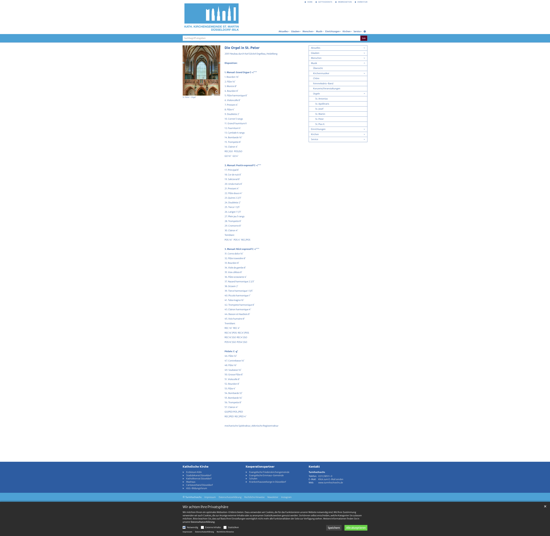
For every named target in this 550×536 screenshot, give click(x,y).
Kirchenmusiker (321, 73)
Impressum (187, 532)
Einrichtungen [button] (332, 31)
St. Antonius (321, 98)
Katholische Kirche (196, 466)
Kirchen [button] (346, 31)
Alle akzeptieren (356, 527)
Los (364, 38)
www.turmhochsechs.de (330, 482)
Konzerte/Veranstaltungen (326, 88)
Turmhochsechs (317, 472)
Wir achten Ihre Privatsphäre (205, 507)
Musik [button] (319, 31)
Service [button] (357, 31)
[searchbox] (271, 38)
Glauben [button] (295, 31)
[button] (364, 73)
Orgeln (316, 93)
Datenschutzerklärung (203, 522)
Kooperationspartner (260, 466)
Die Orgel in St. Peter (242, 47)
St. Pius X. (320, 124)
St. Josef (319, 108)
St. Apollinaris (322, 103)
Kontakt (314, 466)
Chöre (316, 78)
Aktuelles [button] (283, 31)
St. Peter (319, 119)
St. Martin (320, 114)
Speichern (334, 527)
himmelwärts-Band (323, 83)
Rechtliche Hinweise (225, 532)
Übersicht (318, 68)
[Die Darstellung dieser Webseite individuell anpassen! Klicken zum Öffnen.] (364, 32)
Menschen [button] (307, 31)
